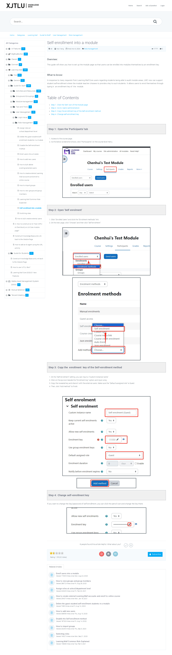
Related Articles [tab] (55, 567)
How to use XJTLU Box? (21, 267)
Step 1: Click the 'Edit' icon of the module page (69, 105)
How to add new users (28, 159)
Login (163, 6)
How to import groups (27, 185)
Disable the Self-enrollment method (71, 619)
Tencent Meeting (19, 295)
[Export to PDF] (101, 554)
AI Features (17, 49)
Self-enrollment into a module (30, 208)
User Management (60, 35)
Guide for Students (23, 253)
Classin (15, 59)
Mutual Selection (19, 290)
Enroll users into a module (29, 154)
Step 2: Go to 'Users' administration (65, 108)
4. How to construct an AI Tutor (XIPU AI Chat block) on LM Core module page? (28, 227)
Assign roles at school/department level (73, 588)
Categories (21, 35)
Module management (26, 102)
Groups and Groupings (26, 96)
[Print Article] (108, 554)
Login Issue (24, 117)
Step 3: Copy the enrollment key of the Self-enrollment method (76, 111)
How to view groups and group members (73, 581)
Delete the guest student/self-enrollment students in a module (83, 604)
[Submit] (155, 21)
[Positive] (125, 544)
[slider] (57, 553)
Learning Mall (33, 35)
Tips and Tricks (23, 107)
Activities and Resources (28, 91)
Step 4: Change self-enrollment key (65, 114)
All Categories (12, 43)
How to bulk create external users (29, 219)
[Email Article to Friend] (115, 554)
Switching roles (25, 213)
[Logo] (22, 6)
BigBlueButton (19, 54)
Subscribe (156, 554)
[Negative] (130, 544)
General (18, 80)
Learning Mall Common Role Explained (72, 641)
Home (12, 35)
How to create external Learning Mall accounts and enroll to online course (31, 176)
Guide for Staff (45, 35)
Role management (75, 35)
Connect (16, 65)
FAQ (17, 75)
